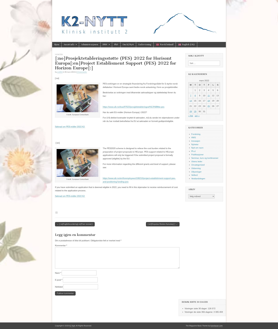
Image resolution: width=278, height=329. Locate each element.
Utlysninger (196, 172)
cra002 (60, 72)
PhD (116, 44)
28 (191, 111)
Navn (58, 273)
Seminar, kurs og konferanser (204, 158)
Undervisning (144, 44)
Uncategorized (198, 165)
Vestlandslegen (198, 178)
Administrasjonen (89, 44)
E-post (58, 280)
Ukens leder (196, 161)
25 (208, 106)
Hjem (56, 44)
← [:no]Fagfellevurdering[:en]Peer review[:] (75, 224)
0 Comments (82, 72)
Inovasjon (195, 141)
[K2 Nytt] (139, 19)
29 (195, 111)
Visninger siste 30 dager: (196, 308)
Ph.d (193, 151)
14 (191, 101)
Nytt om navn (197, 148)
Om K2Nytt (128, 44)
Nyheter (59, 54)
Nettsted (59, 287)
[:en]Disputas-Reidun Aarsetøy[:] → (163, 224)
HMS (105, 44)
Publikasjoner (197, 154)
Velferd (194, 175)
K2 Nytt (72, 326)
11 (209, 95)
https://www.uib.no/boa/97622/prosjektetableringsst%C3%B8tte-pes (133, 107)
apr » (197, 116)
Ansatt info (69, 44)
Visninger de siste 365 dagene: (199, 312)
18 (208, 101)
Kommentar (61, 245)
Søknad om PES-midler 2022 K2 (70, 126)
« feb (190, 116)
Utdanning (196, 168)
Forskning (195, 134)
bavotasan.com (217, 326)
